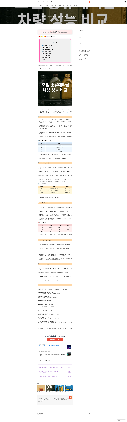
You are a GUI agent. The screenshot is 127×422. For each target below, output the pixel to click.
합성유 (85, 51)
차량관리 (88, 49)
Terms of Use (61, 5)
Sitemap (75, 5)
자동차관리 (84, 49)
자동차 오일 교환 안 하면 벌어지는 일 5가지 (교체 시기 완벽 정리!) (49, 373)
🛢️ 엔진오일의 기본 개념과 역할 (47, 45)
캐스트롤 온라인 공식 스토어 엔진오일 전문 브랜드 (49, 345)
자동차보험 (80, 58)
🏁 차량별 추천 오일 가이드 (46, 57)
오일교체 (83, 50)
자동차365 (88, 51)
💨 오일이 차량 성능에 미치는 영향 (47, 49)
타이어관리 (80, 51)
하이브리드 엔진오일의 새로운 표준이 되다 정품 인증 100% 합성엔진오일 (52, 347)
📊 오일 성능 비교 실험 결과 (46, 53)
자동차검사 (80, 59)
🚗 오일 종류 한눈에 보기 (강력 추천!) (55, 339)
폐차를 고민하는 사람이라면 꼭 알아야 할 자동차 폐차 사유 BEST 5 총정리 (50, 367)
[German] (41, 36)
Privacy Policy (53, 5)
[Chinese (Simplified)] (45, 36)
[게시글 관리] (42, 360)
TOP (89, 413)
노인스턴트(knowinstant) (44, 2)
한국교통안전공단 (81, 54)
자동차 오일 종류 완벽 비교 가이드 (44, 372)
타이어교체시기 (81, 49)
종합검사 (87, 58)
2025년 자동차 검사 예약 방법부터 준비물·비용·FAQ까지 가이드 (49, 371)
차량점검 (86, 47)
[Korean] (38, 36)
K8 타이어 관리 (83, 55)
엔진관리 (80, 50)
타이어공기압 (83, 58)
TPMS (83, 51)
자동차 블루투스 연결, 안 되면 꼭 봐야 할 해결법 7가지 (47, 376)
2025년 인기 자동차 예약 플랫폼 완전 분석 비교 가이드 (47, 368)
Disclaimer (69, 5)
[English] (39, 36)
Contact (47, 5)
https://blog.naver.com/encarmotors (44, 351)
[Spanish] (44, 36)
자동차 (89, 50)
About (41, 5)
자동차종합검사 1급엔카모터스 (45, 352)
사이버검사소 (86, 50)
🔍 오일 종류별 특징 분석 (46, 47)
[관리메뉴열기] (125, 1)
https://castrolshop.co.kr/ (43, 344)
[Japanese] (43, 36)
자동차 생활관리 (41, 365)
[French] (40, 36)
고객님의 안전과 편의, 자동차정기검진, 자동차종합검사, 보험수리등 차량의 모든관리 (52, 355)
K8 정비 (80, 47)
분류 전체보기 (81, 30)
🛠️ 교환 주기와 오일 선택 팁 (46, 51)
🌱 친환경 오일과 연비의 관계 (46, 55)
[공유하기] (41, 360)
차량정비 (87, 55)
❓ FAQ (43, 59)
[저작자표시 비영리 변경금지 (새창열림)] (49, 360)
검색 (87, 2)
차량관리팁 (82, 47)
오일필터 (80, 55)
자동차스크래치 (86, 54)
